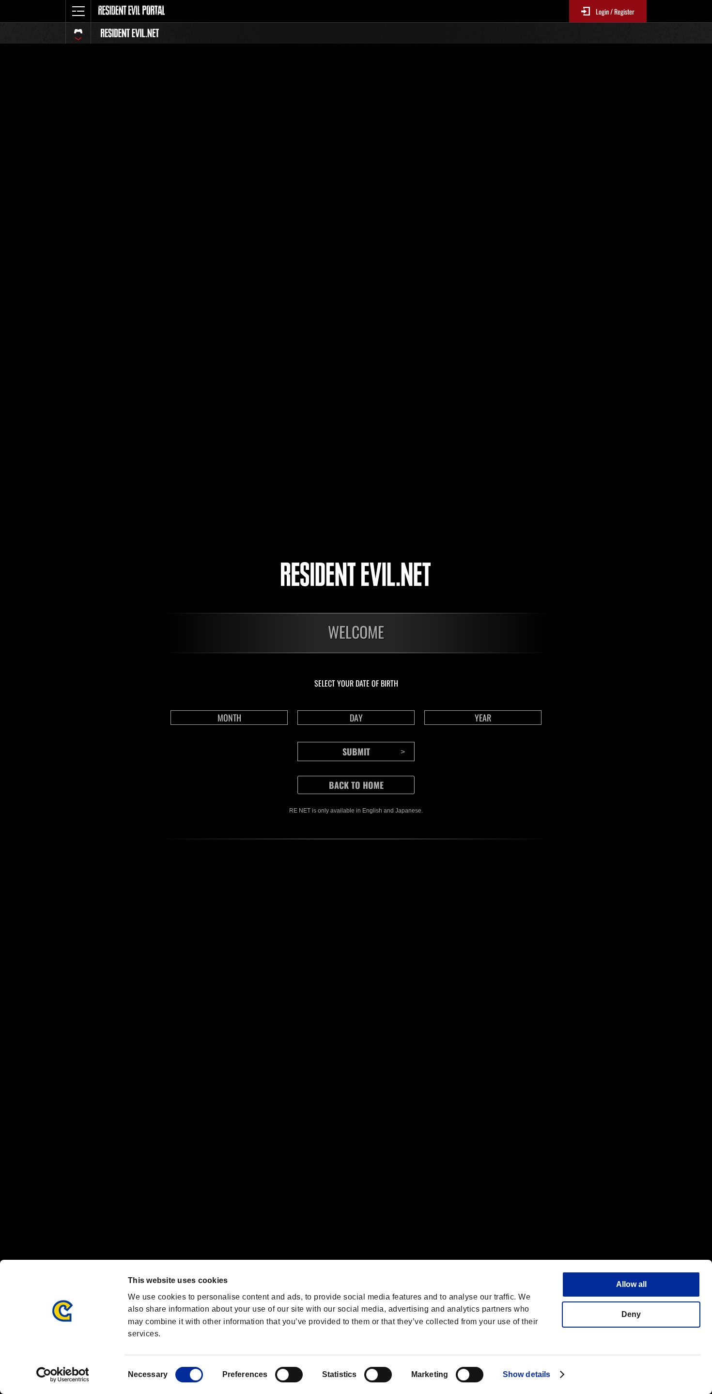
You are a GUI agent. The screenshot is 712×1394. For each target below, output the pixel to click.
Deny (631, 1314)
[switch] (289, 1374)
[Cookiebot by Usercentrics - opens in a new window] (62, 1374)
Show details (526, 1374)
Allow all (631, 1284)
